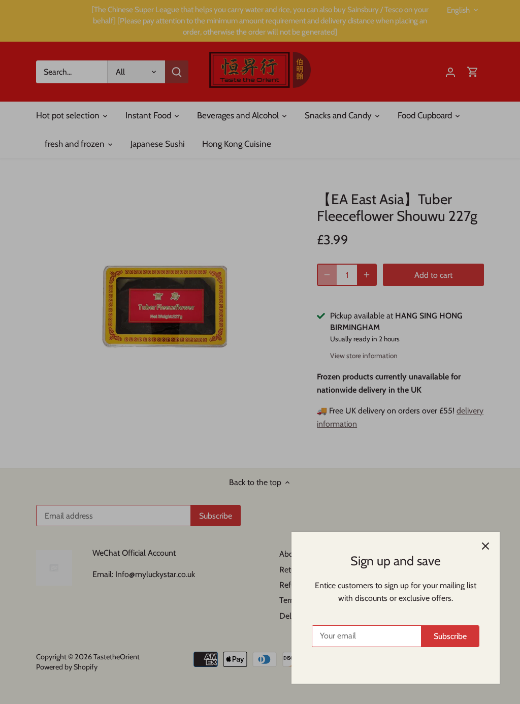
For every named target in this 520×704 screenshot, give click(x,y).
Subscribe (450, 636)
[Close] (485, 546)
